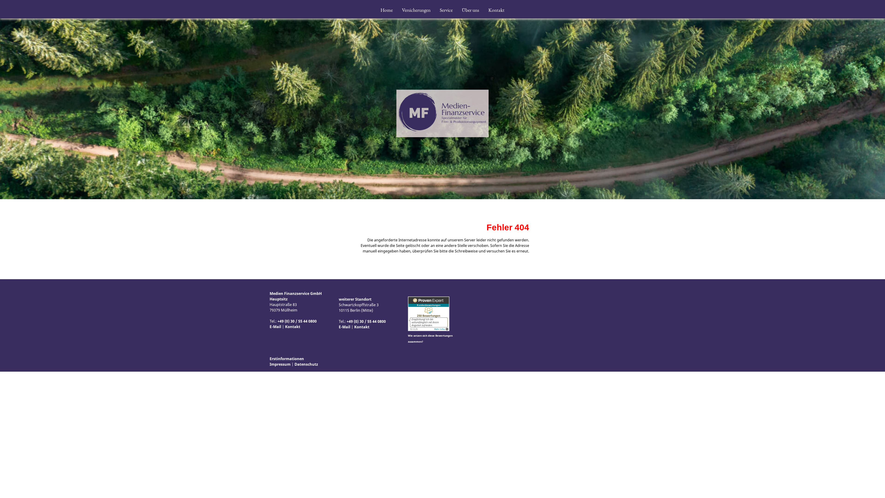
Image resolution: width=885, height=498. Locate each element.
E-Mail (275, 326)
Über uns (470, 10)
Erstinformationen (287, 358)
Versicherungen (416, 10)
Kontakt (496, 10)
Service (446, 10)
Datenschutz (306, 364)
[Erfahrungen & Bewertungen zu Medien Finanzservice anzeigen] (428, 329)
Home (387, 10)
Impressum (280, 364)
